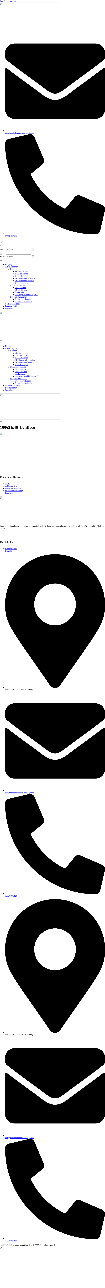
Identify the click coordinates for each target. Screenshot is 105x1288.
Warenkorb (9, 308)
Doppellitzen (20, 288)
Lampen (13, 269)
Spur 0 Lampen (21, 274)
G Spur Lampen (21, 271)
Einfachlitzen (20, 292)
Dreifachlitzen (21, 290)
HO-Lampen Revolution (25, 278)
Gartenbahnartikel (12, 304)
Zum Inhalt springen (8, 1)
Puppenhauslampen (23, 299)
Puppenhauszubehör (18, 297)
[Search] (33, 249)
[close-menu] (1, 340)
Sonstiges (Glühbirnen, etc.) (26, 294)
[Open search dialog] (1, 253)
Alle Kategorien (11, 267)
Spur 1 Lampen (21, 276)
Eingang (8, 264)
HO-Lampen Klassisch (24, 281)
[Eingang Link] (30, 337)
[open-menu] (1, 260)
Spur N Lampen (21, 283)
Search (3, 249)
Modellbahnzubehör (18, 285)
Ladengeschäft (11, 306)
